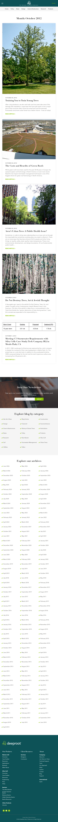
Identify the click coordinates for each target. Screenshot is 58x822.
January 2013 (44, 675)
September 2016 (27, 610)
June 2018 (25, 578)
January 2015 (7, 643)
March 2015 (25, 638)
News (17, 9)
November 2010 (8, 717)
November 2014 (45, 643)
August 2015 (44, 629)
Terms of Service (32, 817)
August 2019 (7, 568)
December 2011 (8, 699)
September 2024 (27, 494)
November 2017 (45, 587)
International (43, 779)
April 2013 (43, 671)
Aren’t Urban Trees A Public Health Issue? (26, 231)
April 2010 (6, 727)
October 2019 (44, 564)
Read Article (10, 114)
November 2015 (45, 624)
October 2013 (44, 662)
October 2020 (44, 545)
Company (42, 755)
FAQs (3, 783)
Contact (41, 771)
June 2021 (6, 536)
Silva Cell (43, 437)
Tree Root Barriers (7, 789)
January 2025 (26, 489)
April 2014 (43, 652)
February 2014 (26, 657)
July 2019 (24, 568)
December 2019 (8, 564)
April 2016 (6, 620)
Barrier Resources (6, 799)
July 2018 (6, 578)
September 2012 (8, 685)
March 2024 (6, 503)
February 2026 (26, 471)
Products (50, 9)
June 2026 (6, 466)
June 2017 (25, 596)
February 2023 (7, 517)
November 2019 (26, 564)
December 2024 (45, 489)
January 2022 (7, 526)
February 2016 (44, 620)
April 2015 (6, 638)
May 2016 (43, 615)
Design (23, 9)
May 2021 (25, 536)
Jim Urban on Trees (44, 759)
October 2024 (7, 494)
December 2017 (26, 587)
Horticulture (43, 428)
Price (3, 781)
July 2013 (43, 666)
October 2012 (44, 680)
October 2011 (44, 699)
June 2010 (43, 722)
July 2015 (6, 634)
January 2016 (7, 624)
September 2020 (8, 550)
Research (43, 9)
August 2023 (25, 508)
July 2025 (24, 480)
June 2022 (43, 517)
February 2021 (26, 540)
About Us (41, 757)
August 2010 (7, 722)
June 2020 (6, 554)
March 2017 (25, 601)
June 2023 (6, 512)
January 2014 (44, 657)
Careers (41, 769)
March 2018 (25, 582)
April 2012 (43, 689)
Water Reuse (5, 767)
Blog (40, 773)
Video (23, 447)
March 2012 (6, 694)
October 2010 (26, 717)
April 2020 (43, 554)
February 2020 (26, 559)
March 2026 (6, 471)
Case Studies (5, 759)
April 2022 (6, 522)
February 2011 (26, 713)
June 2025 (43, 480)
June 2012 (6, 689)
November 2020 (26, 545)
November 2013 (26, 662)
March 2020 (6, 559)
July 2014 (43, 648)
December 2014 (26, 643)
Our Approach (43, 765)
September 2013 (8, 666)
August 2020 (25, 550)
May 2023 (25, 512)
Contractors (24, 759)
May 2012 (25, 689)
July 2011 (43, 703)
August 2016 (44, 610)
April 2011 (43, 708)
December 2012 (8, 680)
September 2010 (45, 717)
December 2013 (8, 662)
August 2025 (7, 480)
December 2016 (26, 606)
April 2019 (6, 573)
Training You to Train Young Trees (22, 101)
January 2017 (7, 606)
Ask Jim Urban (7, 419)
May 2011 (25, 708)
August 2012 (25, 685)
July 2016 (6, 615)
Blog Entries (25, 419)
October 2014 (7, 648)
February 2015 (44, 638)
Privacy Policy (25, 817)
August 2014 (25, 648)
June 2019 (43, 568)
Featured (24, 424)
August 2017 (44, 592)
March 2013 (6, 675)
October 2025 (26, 475)
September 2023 (8, 508)
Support (41, 776)
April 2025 (25, 485)
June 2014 (6, 652)
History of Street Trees (28, 428)
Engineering (5, 779)
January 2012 (44, 694)
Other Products (6, 803)
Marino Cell (5, 755)
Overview (4, 757)
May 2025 (6, 485)
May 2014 (25, 652)
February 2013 (26, 675)
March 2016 (25, 620)
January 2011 (44, 713)
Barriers (4, 787)
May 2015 (43, 634)
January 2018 (7, 587)
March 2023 (43, 512)
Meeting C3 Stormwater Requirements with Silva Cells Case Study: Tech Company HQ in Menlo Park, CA (27, 341)
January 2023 (26, 517)
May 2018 (43, 578)
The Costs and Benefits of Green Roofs (24, 166)
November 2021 (45, 526)
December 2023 (45, 503)
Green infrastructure (33, 9)
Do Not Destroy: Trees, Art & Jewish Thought (27, 300)
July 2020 (43, 550)
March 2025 (43, 485)
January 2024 (26, 503)
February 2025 (7, 489)
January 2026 (44, 471)
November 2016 (45, 606)
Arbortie (4, 805)
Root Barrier (25, 437)
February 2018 (44, 582)
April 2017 (6, 601)
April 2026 (43, 466)
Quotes (53, 3)
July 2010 (24, 722)
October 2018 (44, 573)
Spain (40, 781)
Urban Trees (43, 442)
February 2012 (26, 694)
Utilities (5, 447)
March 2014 (6, 657)
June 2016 (25, 615)
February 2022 (44, 522)
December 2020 (8, 545)
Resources (5, 761)
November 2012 (26, 680)
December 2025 (8, 475)
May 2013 (25, 671)
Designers (23, 757)
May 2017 (43, 596)
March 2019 (25, 573)
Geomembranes (45, 424)
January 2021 (44, 540)
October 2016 (7, 610)
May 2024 (25, 498)
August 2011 (25, 703)
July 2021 (43, 531)
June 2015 (25, 634)
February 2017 (44, 601)
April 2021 (43, 536)
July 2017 (6, 596)
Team (40, 763)
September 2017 (27, 592)
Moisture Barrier (6, 795)
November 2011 (26, 699)
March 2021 (6, 540)
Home (6, 9)
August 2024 (44, 494)
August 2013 (25, 666)
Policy (12, 9)
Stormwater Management (29, 442)
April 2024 (43, 498)
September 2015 (27, 629)
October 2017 (7, 592)
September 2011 (8, 703)
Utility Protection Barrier (8, 797)
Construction (44, 419)
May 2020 (25, 554)
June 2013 (6, 671)
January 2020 (44, 559)
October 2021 (7, 531)
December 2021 (26, 526)
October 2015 (7, 629)
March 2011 (6, 713)
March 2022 (25, 522)
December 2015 (26, 624)
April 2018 (6, 582)
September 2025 (45, 475)
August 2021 (25, 531)
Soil (4, 442)
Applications (5, 763)
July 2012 (43, 685)
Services (23, 755)
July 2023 (43, 508)
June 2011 (6, 708)
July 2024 (6, 498)
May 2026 (25, 466)
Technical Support (44, 761)
